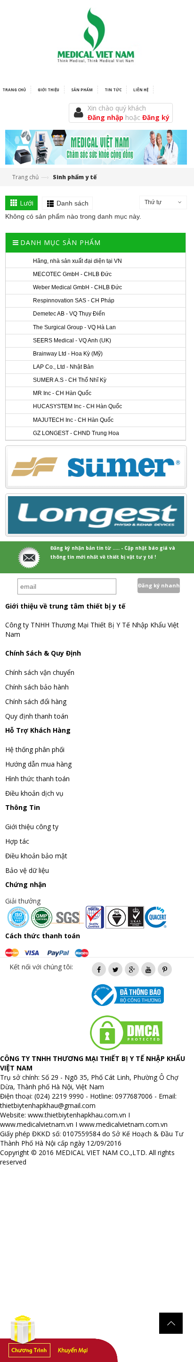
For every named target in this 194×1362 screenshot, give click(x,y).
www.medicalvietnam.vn (36, 1124)
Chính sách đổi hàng (35, 701)
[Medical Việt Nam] (96, 33)
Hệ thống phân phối (35, 749)
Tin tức (113, 89)
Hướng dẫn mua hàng (38, 764)
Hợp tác (17, 841)
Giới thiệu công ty (31, 826)
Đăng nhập (106, 117)
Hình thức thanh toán (37, 778)
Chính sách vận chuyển (39, 672)
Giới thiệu (48, 89)
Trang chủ (25, 177)
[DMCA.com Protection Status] (126, 1032)
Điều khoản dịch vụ (34, 793)
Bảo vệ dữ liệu (27, 870)
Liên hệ (140, 89)
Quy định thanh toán (36, 716)
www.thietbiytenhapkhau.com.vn (77, 1114)
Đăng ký (156, 117)
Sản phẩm (82, 89)
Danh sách (73, 203)
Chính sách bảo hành (37, 686)
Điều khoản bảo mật (36, 855)
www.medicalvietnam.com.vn (123, 1124)
